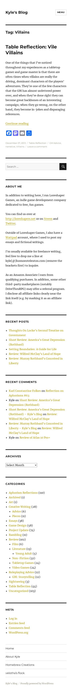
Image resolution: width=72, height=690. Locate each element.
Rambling (15, 534)
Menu (61, 12)
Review (13, 539)
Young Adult (24, 553)
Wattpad (11, 237)
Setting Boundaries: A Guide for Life (33, 349)
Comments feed (19, 628)
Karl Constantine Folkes (25, 390)
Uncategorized (18, 591)
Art (11, 502)
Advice (16, 511)
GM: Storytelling (23, 577)
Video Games (20, 567)
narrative (10, 146)
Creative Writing (20, 506)
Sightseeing (17, 581)
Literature (19, 548)
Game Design (17, 525)
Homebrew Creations (20, 664)
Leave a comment (37, 146)
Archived (15, 497)
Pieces (16, 516)
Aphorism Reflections (23, 492)
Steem (48, 218)
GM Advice (55, 143)
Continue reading (17, 123)
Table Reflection (37, 143)
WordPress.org (18, 632)
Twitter (10, 223)
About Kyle (13, 656)
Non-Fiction (20, 558)
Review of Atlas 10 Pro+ (35, 437)
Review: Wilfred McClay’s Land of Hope (35, 354)
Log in (13, 618)
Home (10, 648)
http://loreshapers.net (20, 218)
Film (15, 544)
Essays (13, 520)
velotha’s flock (15, 673)
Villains (20, 146)
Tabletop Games (23, 563)
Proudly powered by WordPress (37, 683)
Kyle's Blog (17, 12)
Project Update (18, 530)
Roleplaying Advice (21, 572)
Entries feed (17, 623)
